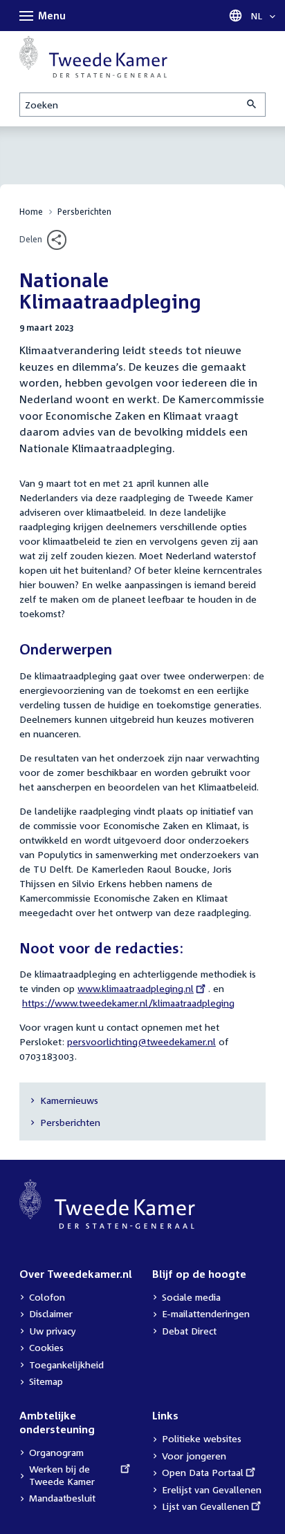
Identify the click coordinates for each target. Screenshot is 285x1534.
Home (31, 211)
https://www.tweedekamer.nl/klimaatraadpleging (128, 1003)
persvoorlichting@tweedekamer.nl (141, 1041)
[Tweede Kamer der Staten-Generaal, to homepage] (93, 57)
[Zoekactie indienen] (252, 105)
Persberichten (84, 211)
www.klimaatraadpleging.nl (135, 988)
